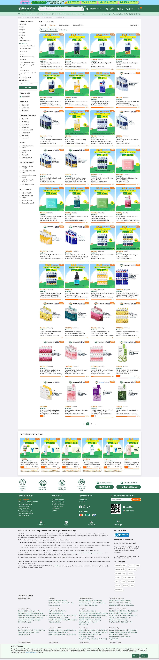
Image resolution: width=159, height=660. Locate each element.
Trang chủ (21, 17)
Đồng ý (144, 656)
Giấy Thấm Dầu (83, 624)
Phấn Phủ (82, 615)
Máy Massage (52, 632)
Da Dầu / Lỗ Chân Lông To (27, 46)
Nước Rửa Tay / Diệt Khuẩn (26, 617)
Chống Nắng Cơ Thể (24, 634)
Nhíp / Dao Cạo (126, 636)
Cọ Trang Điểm (94, 622)
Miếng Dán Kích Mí (114, 636)
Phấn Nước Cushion (85, 613)
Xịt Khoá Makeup (91, 615)
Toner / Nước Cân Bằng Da (56, 615)
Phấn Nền (93, 611)
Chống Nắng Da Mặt (24, 40)
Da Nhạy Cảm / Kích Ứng (27, 56)
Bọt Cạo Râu (21, 615)
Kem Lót (81, 611)
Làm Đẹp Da (113, 630)
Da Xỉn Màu (23, 59)
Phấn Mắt (81, 617)
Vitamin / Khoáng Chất (116, 632)
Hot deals (41, 14)
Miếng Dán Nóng (31, 615)
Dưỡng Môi (22, 35)
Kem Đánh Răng (97, 600)
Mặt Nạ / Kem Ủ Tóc (115, 615)
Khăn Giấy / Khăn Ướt (33, 611)
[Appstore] (128, 507)
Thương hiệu (50, 14)
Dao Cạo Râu (39, 613)
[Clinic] (41, 523)
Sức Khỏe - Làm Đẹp (33, 17)
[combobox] (134, 25)
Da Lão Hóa (23, 51)
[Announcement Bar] (79, 2)
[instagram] (84, 507)
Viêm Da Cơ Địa (24, 70)
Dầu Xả (117, 611)
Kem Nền (87, 611)
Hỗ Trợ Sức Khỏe (114, 603)
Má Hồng (105, 613)
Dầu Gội (111, 611)
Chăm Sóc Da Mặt (47, 17)
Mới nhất (43, 25)
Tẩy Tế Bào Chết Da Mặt (55, 613)
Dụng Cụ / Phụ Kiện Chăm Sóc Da (28, 74)
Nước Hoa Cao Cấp (67, 603)
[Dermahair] (66, 523)
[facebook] (80, 507)
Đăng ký (136, 499)
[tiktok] (88, 507)
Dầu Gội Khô (124, 611)
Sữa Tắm (20, 630)
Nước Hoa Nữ (52, 600)
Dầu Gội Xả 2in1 (133, 611)
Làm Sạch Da (22, 24)
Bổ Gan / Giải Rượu (126, 603)
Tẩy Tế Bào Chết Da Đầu (123, 613)
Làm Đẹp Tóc (121, 630)
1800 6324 (104, 487)
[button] (28, 97)
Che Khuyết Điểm (97, 613)
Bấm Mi (121, 634)
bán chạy (66, 14)
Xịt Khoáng (51, 617)
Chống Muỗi (39, 617)
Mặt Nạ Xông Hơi (42, 615)
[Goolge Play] (128, 510)
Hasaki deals (33, 14)
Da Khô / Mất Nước (25, 48)
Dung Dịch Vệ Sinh (23, 620)
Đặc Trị (21, 27)
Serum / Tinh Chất (71, 615)
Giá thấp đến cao (64, 25)
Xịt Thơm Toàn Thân (54, 603)
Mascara (87, 617)
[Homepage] (26, 9)
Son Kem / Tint (83, 620)
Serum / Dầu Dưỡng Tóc (129, 615)
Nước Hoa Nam (62, 600)
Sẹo (21, 67)
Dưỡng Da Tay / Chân (32, 632)
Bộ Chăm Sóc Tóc (126, 622)
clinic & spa (73, 14)
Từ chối (135, 656)
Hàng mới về (58, 14)
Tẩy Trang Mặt (52, 611)
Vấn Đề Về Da (60, 17)
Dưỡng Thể (21, 632)
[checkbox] (20, 97)
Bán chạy (52, 25)
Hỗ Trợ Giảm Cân (131, 630)
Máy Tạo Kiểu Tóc (114, 622)
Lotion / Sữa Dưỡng (62, 617)
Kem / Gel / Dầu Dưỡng (55, 620)
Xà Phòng (27, 630)
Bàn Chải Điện (93, 605)
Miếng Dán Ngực (35, 620)
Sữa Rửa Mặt (62, 611)
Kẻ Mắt (104, 615)
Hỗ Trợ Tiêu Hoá (114, 600)
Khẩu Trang (72, 630)
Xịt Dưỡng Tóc (113, 617)
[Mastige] (118, 523)
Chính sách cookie (30, 652)
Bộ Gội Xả (112, 613)
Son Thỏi (91, 620)
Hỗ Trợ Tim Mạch (125, 600)
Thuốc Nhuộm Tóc (124, 617)
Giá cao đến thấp (78, 25)
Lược (126, 620)
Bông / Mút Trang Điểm (25, 622)
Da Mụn (22, 54)
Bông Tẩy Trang (84, 622)
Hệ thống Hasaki (128, 487)
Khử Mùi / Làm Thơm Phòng (26, 613)
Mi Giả (126, 634)
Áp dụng (28, 87)
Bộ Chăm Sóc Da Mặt (25, 77)
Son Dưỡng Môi (96, 617)
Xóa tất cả (64, 30)
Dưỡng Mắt (22, 32)
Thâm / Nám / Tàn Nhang (27, 62)
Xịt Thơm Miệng (83, 605)
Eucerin (100, 553)
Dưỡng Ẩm (22, 29)
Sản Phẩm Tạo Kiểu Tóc (116, 620)
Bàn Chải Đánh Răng (85, 600)
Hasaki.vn (57, 566)
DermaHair (81, 14)
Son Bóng (98, 620)
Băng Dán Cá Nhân (54, 630)
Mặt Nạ (21, 38)
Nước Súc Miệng (84, 603)
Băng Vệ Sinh (22, 611)
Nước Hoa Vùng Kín (54, 605)
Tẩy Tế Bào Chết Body (38, 630)
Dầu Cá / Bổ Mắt (114, 605)
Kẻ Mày (99, 615)
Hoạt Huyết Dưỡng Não (127, 605)
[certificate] (127, 535)
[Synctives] (91, 523)
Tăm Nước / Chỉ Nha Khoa (97, 603)
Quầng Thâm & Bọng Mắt (27, 65)
